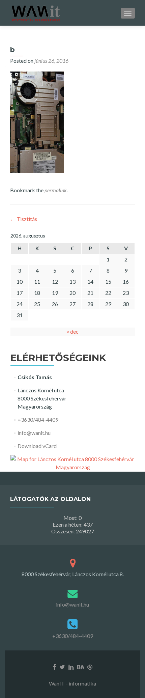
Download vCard (37, 446)
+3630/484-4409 (38, 419)
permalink (56, 190)
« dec (73, 331)
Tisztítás (23, 219)
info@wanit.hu (34, 432)
